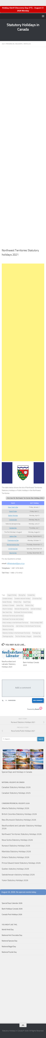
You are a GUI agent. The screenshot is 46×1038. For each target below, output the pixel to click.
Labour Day (13, 536)
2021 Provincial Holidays (12, 44)
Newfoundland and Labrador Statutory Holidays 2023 (9, 664)
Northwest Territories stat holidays (13, 619)
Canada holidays (7, 598)
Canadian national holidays (22, 598)
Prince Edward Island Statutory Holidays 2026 (21, 863)
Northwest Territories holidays (23, 612)
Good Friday (13, 511)
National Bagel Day (9, 946)
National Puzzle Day (9, 952)
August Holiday (12, 595)
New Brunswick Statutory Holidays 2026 (19, 820)
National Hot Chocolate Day (12, 935)
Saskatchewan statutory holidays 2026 (18, 874)
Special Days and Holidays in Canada (17, 772)
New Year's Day (7, 612)
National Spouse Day (9, 941)
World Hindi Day (8, 929)
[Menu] (43, 16)
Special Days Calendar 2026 (12, 903)
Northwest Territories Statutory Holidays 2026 (22, 834)
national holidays (36, 609)
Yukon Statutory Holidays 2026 (15, 880)
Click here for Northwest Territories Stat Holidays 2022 (25, 498)
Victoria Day (13, 520)
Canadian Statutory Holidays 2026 (16, 787)
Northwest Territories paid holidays (13, 616)
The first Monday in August (23, 636)
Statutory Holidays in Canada (23, 27)
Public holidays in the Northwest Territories (15, 622)
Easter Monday (13, 515)
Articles (27, 44)
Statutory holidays (8, 629)
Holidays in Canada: (8, 605)
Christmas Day (13, 549)
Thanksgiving (36, 633)
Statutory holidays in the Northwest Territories (16, 633)
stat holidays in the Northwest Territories (28, 626)
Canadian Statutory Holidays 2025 (16, 793)
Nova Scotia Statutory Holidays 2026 (17, 840)
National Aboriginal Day (22, 609)
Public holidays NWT (36, 622)
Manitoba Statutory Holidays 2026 (16, 851)
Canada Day (13, 528)
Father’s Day (17, 602)
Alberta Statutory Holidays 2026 (15, 808)
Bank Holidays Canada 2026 (12, 909)
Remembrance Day (13, 544)
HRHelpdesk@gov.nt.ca (15, 563)
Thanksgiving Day (13, 540)
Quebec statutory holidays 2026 (15, 869)
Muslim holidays (7, 609)
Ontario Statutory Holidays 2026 (15, 857)
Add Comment (38, 700)
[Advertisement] (23, 148)
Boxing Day (13, 553)
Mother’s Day (29, 605)
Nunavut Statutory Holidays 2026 (16, 845)
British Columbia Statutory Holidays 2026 (19, 814)
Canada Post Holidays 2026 (12, 914)
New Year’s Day (13, 507)
